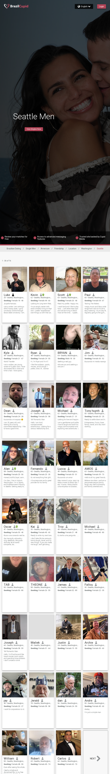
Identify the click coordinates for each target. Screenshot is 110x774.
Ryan (34, 353)
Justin (62, 642)
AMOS (89, 468)
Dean (7, 411)
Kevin (34, 295)
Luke (7, 295)
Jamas (62, 584)
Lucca (62, 468)
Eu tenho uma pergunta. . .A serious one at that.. (68, 535)
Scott (61, 295)
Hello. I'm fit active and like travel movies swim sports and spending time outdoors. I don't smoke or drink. (14, 657)
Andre (88, 700)
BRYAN (62, 353)
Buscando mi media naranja (95, 362)
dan (60, 700)
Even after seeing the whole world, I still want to (15, 767)
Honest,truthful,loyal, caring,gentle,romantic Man (15, 478)
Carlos (62, 758)
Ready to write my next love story (42, 535)
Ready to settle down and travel (95, 420)
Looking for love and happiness (68, 420)
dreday (87, 709)
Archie (89, 642)
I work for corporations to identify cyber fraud (15, 709)
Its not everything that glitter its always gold (42, 478)
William (9, 758)
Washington (86, 248)
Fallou (89, 584)
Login (101, 6)
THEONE (37, 584)
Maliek (35, 642)
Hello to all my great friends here (95, 478)
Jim (87, 353)
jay (5, 700)
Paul (88, 295)
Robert (35, 758)
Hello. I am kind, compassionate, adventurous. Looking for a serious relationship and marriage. (41, 426)
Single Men (31, 248)
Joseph (35, 411)
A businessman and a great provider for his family (41, 482)
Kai (33, 526)
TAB (6, 584)
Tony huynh (92, 411)
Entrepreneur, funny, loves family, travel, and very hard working (95, 425)
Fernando (37, 468)
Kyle (6, 353)
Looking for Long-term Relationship (42, 304)
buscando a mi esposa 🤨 (13, 420)
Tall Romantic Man (38, 420)
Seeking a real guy (64, 362)
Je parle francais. (10, 304)
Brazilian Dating (14, 248)
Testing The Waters (92, 304)
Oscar (7, 526)
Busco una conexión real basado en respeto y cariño (15, 535)
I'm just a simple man (93, 712)
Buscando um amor (65, 478)
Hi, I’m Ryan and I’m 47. (40, 362)
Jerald (35, 700)
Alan (7, 468)
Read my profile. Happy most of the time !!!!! (68, 304)
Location (72, 248)
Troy (61, 526)
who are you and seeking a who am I (67, 366)
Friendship (59, 248)
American (45, 248)
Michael (63, 411)
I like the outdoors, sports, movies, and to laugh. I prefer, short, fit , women (40, 367)
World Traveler (9, 362)
